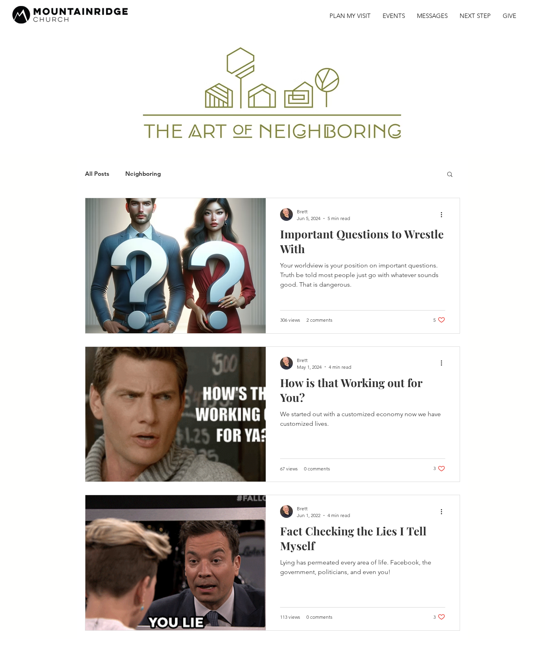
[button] (450, 175)
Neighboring (143, 173)
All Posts (97, 173)
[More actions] (444, 214)
